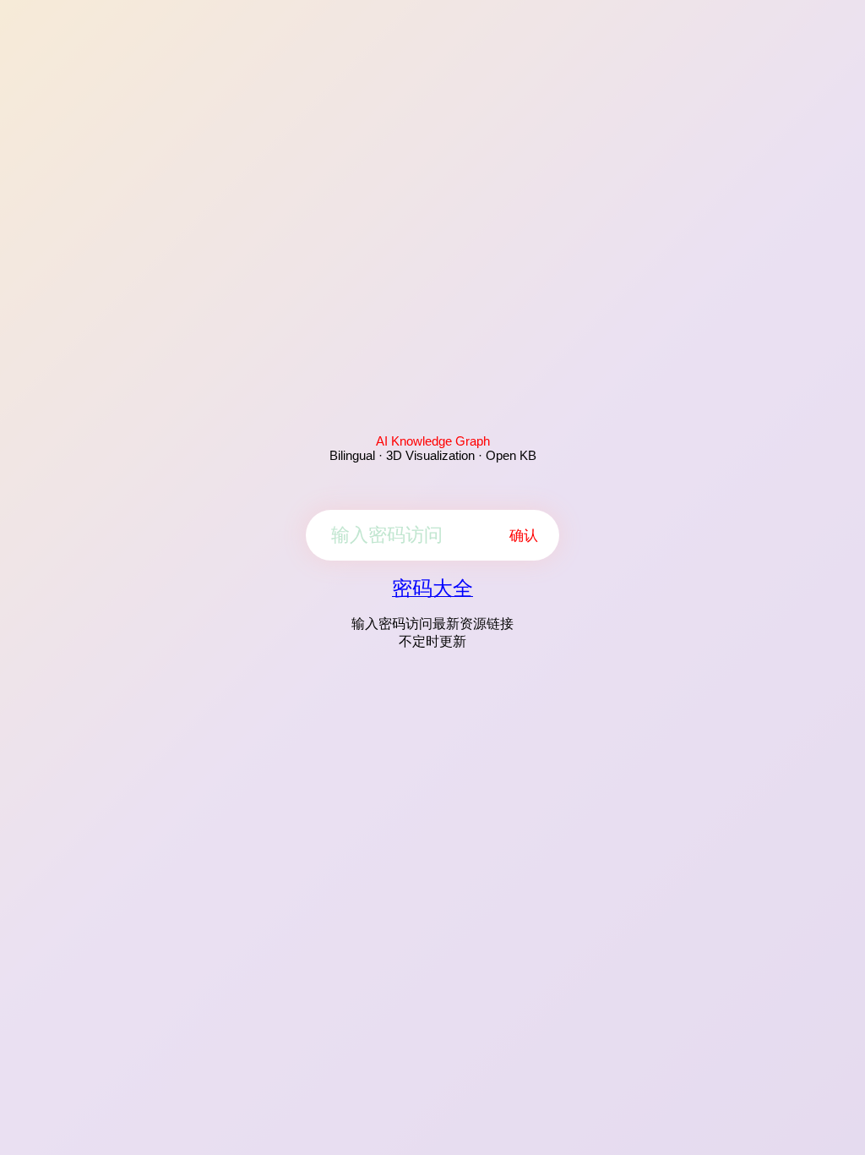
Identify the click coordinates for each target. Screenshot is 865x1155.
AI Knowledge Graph (433, 441)
